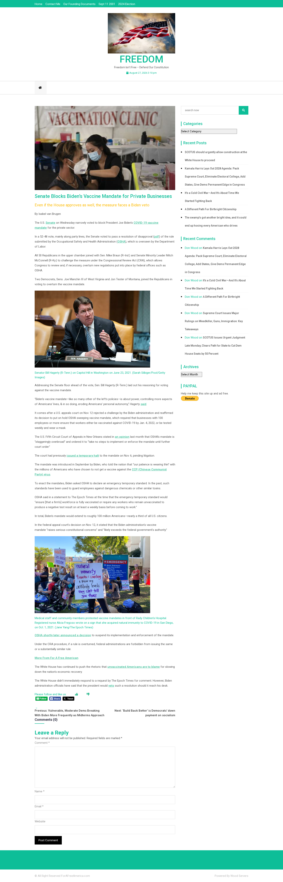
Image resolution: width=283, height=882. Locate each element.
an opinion (122, 436)
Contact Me (52, 4)
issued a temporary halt (83, 455)
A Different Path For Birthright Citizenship (210, 209)
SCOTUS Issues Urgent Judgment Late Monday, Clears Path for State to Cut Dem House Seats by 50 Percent (215, 345)
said (143, 404)
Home (38, 4)
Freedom (141, 59)
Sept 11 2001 (107, 4)
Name (39, 791)
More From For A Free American (56, 658)
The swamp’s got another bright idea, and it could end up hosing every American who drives (215, 221)
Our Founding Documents (79, 4)
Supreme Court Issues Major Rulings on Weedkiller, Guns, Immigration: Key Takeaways (214, 321)
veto (111, 685)
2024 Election (126, 4)
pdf (156, 236)
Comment (42, 742)
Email (39, 806)
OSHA (121, 241)
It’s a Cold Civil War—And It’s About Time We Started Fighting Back (212, 197)
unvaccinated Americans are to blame (133, 667)
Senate (50, 222)
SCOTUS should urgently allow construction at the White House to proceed (216, 156)
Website (40, 821)
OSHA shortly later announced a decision (63, 635)
